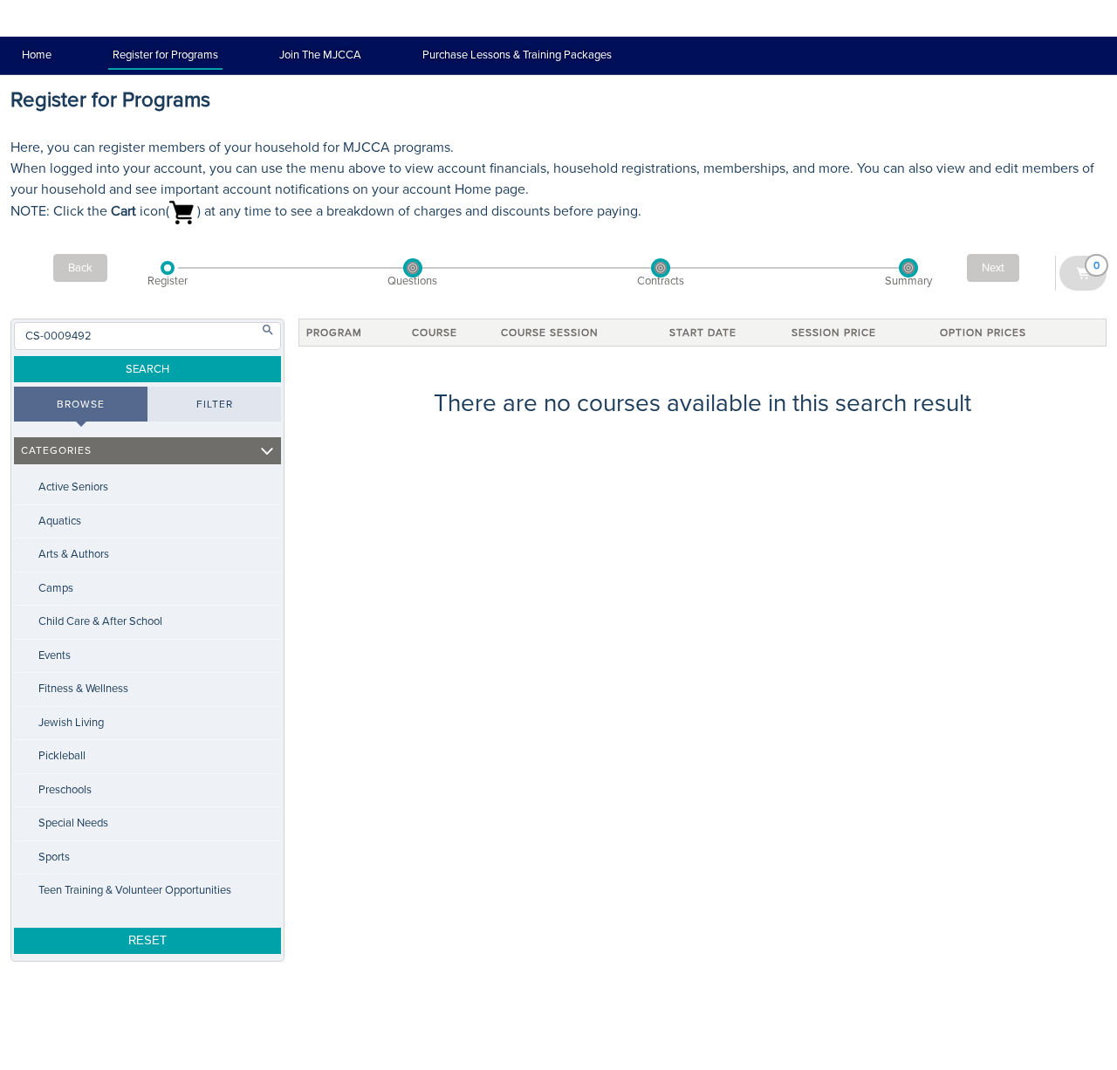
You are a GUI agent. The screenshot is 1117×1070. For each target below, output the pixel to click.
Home (36, 55)
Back (80, 268)
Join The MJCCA (320, 55)
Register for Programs (165, 55)
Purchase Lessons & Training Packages (517, 55)
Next (993, 268)
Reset (147, 940)
